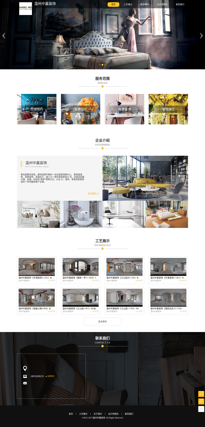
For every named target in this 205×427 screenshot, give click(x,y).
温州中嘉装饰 (45, 4)
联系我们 (180, 4)
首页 (113, 4)
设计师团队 (162, 4)
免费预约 (50, 376)
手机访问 (201, 393)
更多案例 (102, 321)
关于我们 (144, 4)
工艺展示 (128, 4)
